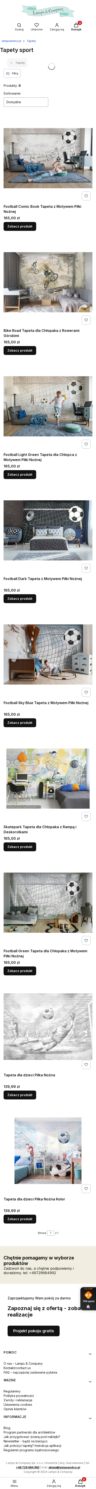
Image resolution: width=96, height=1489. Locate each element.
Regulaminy (12, 1391)
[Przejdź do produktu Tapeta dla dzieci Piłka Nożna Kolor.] (48, 1150)
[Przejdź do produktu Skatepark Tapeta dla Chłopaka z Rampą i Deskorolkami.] (48, 778)
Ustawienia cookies (18, 1404)
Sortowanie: (12, 93)
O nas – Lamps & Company (23, 1363)
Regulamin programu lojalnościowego (31, 1450)
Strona (42, 1233)
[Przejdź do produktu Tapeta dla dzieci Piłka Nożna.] (48, 1026)
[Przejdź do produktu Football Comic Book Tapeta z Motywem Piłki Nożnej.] (48, 158)
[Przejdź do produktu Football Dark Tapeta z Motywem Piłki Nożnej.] (48, 530)
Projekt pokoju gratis (33, 1331)
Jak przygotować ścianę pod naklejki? (32, 1437)
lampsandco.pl (11, 41)
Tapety (31, 41)
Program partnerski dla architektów (29, 1432)
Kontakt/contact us (17, 1368)
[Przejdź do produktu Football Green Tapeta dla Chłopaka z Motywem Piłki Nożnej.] (48, 903)
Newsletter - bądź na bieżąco (26, 1441)
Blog (7, 1428)
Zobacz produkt (19, 226)
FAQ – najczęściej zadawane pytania (30, 1372)
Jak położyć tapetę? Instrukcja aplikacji (32, 1445)
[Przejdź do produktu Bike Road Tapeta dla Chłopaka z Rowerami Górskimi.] (48, 282)
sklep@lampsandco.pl (64, 1467)
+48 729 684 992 (28, 1467)
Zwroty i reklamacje (18, 1400)
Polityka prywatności (19, 1396)
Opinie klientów (15, 1409)
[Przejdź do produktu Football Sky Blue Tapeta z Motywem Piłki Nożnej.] (48, 654)
